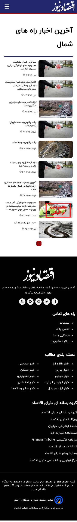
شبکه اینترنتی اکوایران (62, 426)
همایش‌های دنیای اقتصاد (60, 453)
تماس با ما (63, 329)
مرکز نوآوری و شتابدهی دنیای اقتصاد (53, 460)
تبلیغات (64, 323)
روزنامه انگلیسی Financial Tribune (54, 440)
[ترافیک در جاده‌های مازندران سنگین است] (55, 109)
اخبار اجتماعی (26, 382)
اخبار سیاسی (27, 364)
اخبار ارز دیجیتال (59, 388)
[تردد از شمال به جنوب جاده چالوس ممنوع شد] (55, 169)
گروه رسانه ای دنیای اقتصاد (59, 412)
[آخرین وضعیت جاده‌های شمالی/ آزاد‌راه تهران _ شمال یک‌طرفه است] (55, 189)
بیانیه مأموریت (60, 341)
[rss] (22, 302)
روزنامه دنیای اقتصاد (63, 419)
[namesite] (63, 6)
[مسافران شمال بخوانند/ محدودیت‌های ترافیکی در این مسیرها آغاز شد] (55, 68)
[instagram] (38, 302)
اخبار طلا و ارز (61, 364)
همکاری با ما (61, 335)
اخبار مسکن (27, 370)
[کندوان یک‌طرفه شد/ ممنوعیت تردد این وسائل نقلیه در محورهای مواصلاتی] (55, 88)
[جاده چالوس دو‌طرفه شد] (55, 149)
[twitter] (46, 302)
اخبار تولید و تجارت (57, 382)
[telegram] (30, 302)
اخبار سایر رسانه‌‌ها (23, 388)
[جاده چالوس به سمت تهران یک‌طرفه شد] (55, 129)
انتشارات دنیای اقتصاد (62, 447)
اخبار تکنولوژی (26, 376)
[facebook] (55, 302)
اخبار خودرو (62, 376)
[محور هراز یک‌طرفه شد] (55, 229)
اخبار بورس (62, 370)
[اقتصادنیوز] (38, 274)
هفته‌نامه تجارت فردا (63, 433)
